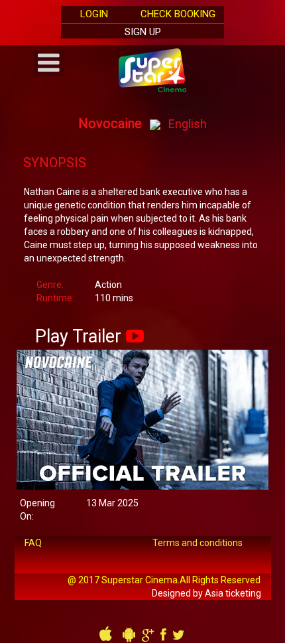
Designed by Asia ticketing (206, 593)
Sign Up (143, 32)
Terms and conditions (197, 542)
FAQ (33, 542)
